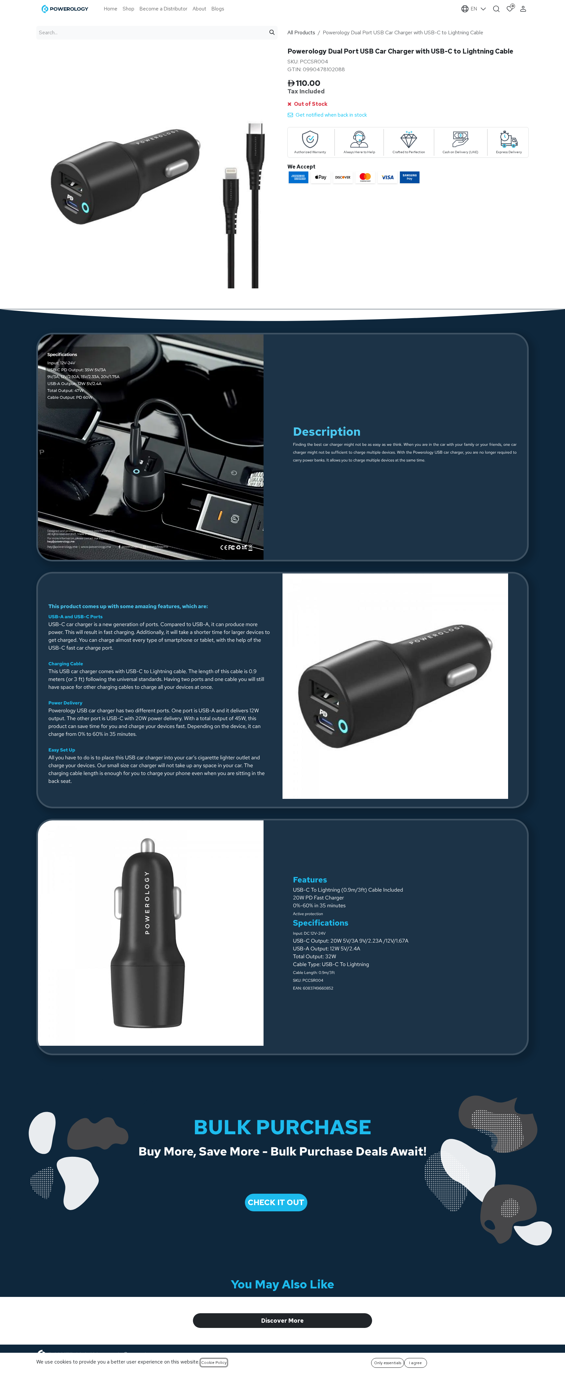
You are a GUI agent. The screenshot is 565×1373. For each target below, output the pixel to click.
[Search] (272, 33)
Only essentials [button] (387, 1362)
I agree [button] (415, 1362)
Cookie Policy (214, 1362)
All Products (301, 32)
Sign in (524, 9)
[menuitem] (110, 9)
